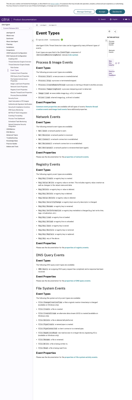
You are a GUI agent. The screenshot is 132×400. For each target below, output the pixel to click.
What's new (10, 35)
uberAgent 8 (10, 33)
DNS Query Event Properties (20, 76)
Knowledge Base (12, 141)
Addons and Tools (12, 146)
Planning (9, 44)
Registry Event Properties (19, 89)
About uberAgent (12, 41)
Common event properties (46, 107)
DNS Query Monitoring (15, 110)
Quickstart (10, 38)
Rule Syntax (15, 67)
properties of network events (77, 157)
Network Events (112, 51)
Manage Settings (84, 12)
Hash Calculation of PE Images (18, 101)
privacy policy (55, 4)
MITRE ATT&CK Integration (17, 113)
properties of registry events (76, 248)
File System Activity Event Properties (19, 80)
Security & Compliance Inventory (19, 107)
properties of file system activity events (81, 357)
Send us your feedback (112, 73)
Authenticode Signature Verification (20, 104)
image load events (59, 109)
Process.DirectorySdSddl (19, 95)
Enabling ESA (13, 59)
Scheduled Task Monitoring (17, 121)
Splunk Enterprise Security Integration (17, 125)
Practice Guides (11, 144)
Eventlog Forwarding (15, 116)
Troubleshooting (12, 138)
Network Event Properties (19, 86)
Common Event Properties (19, 73)
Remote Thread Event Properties (21, 92)
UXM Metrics (10, 129)
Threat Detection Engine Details (19, 64)
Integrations (10, 50)
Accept (102, 12)
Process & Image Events (111, 43)
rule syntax (73, 55)
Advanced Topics (12, 135)
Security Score (13, 98)
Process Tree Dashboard (16, 118)
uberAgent (43, 25)
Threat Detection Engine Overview (19, 62)
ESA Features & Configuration (16, 56)
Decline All (117, 12)
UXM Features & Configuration (16, 53)
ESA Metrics (10, 132)
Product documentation (25, 19)
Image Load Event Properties (20, 84)
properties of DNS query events (77, 281)
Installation (10, 47)
